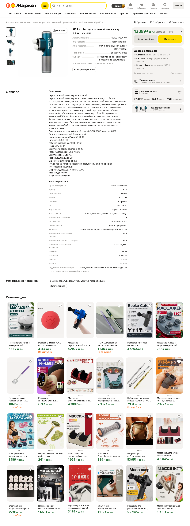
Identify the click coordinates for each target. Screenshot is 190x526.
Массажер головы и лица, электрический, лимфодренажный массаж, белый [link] (167, 344)
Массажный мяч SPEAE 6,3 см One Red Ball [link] (49, 344)
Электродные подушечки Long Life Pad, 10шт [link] (19, 507)
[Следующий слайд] (63, 52)
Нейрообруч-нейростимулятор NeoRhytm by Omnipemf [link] (138, 454)
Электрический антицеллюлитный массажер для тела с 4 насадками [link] (19, 454)
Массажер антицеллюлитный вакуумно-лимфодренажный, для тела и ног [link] (49, 399)
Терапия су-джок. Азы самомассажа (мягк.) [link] (78, 506)
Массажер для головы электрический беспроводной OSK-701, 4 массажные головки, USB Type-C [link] (20, 344)
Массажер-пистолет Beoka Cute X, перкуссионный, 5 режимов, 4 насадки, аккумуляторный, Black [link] (138, 344)
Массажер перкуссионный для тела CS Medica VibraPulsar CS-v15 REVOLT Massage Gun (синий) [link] (80, 344)
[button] (84, 69)
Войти (178, 5)
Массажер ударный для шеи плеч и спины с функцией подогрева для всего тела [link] (169, 507)
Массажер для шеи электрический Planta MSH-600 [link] (108, 399)
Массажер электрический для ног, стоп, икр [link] (79, 399)
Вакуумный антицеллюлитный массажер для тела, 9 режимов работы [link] (108, 507)
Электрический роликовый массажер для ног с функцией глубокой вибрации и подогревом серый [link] (78, 454)
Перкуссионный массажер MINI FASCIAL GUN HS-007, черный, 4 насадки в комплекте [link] (50, 507)
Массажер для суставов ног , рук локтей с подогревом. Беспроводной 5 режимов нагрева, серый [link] (169, 399)
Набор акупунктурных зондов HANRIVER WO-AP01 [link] (138, 399)
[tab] (14, 13)
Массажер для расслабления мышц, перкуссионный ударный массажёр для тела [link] (139, 507)
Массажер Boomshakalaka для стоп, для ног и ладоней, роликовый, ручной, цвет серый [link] (110, 454)
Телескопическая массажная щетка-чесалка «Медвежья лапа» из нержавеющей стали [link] (20, 399)
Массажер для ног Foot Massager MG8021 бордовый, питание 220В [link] (169, 454)
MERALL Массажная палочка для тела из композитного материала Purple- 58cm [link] (109, 344)
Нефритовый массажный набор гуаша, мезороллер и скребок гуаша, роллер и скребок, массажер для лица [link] (50, 454)
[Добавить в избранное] (30, 306)
